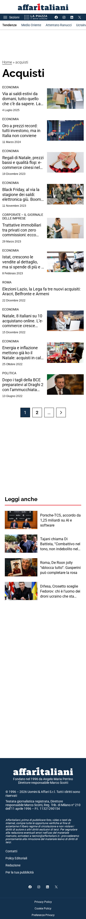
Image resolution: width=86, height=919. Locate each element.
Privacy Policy (43, 902)
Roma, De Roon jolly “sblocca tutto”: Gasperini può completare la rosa (60, 567)
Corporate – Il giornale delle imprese (22, 216)
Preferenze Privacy (43, 915)
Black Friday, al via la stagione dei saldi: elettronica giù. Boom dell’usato (21, 194)
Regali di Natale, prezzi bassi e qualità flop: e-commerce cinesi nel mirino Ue (23, 162)
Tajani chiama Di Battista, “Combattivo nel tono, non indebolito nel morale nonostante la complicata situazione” (60, 544)
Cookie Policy (43, 908)
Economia (10, 87)
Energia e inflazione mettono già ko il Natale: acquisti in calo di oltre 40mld (22, 352)
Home (7, 62)
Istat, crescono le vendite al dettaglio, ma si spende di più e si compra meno (23, 262)
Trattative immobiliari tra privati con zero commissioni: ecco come (21, 230)
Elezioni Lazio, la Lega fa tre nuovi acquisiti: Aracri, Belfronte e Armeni (41, 291)
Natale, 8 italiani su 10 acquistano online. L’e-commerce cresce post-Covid (22, 320)
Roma (6, 282)
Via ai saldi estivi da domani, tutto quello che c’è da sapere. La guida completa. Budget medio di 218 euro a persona (21, 98)
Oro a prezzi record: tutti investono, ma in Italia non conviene (21, 130)
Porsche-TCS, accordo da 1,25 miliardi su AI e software (60, 520)
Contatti (11, 851)
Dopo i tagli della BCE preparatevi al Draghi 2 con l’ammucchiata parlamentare (22, 384)
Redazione (13, 865)
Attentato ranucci (59, 25)
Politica (9, 373)
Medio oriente (31, 25)
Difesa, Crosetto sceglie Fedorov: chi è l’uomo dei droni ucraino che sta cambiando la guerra (60, 591)
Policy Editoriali (16, 858)
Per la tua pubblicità (20, 872)
